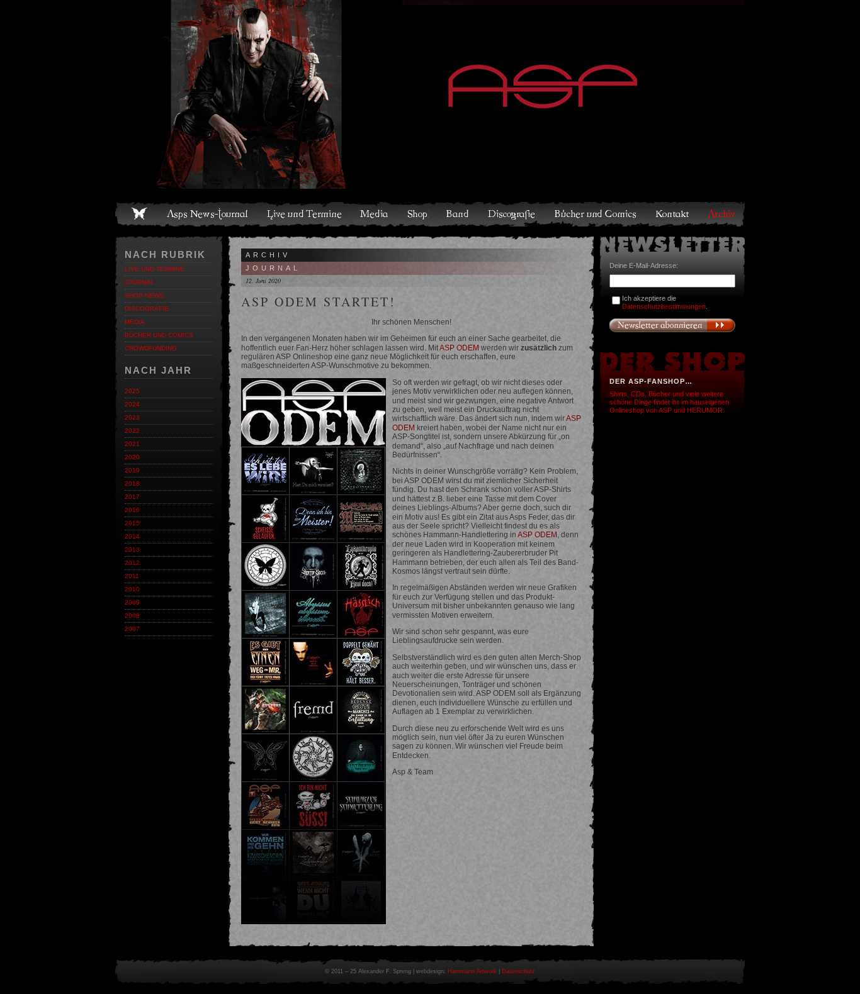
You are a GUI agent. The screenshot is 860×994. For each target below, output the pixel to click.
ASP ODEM (459, 347)
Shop (418, 213)
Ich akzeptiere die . (665, 302)
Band (458, 213)
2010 (132, 589)
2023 (132, 417)
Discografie (512, 213)
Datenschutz (518, 971)
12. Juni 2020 (263, 280)
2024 (132, 404)
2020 (132, 457)
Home (139, 213)
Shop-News (144, 295)
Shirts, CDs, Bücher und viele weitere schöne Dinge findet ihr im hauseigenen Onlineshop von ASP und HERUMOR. (669, 402)
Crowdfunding (151, 348)
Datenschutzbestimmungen (664, 306)
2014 (132, 536)
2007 (132, 628)
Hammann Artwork (472, 971)
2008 (132, 615)
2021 (132, 443)
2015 (132, 523)
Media (375, 213)
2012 (132, 562)
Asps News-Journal (208, 213)
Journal (139, 282)
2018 (132, 483)
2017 (132, 496)
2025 (132, 391)
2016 (132, 509)
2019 (132, 470)
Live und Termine (304, 213)
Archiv (722, 213)
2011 (132, 575)
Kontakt (672, 213)
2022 (132, 430)
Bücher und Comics (596, 213)
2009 (132, 602)
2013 (132, 549)
